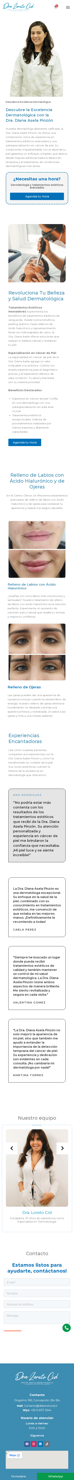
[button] (68, 7)
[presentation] (11, 1148)
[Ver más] (37, 1167)
